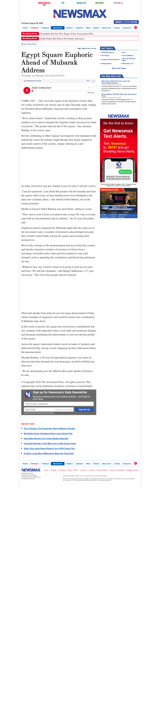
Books (96, 28)
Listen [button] (103, 212)
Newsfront (57, 28)
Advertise (62, 470)
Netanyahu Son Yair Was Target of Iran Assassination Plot (66, 33)
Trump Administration (110, 59)
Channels (114, 212)
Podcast (45, 28)
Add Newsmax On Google (33, 81)
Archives (83, 470)
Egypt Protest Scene (89, 48)
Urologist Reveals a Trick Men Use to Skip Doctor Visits (50, 443)
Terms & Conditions (117, 470)
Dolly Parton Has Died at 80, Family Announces (62, 38)
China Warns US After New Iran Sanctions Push (119, 95)
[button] (135, 27)
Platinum (35, 28)
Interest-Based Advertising (71, 476)
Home (25, 28)
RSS (75, 470)
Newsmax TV (127, 63)
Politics (69, 28)
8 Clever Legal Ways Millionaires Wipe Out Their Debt (49, 453)
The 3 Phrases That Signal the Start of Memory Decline (49, 428)
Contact (53, 470)
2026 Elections (107, 52)
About (46, 470)
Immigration (106, 63)
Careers (91, 470)
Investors (127, 28)
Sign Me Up (84, 409)
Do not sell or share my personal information (93, 476)
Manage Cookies (132, 470)
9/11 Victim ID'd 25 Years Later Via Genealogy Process (116, 82)
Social (117, 28)
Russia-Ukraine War (128, 59)
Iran (124, 52)
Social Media (127, 55)
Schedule (126, 212)
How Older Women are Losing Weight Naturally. (46, 438)
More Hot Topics (119, 68)
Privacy (26, 413)
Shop (70, 470)
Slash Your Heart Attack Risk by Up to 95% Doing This (49, 448)
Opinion (79, 28)
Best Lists (106, 28)
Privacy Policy (102, 470)
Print (88, 81)
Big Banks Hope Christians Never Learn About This (48, 433)
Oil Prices (105, 55)
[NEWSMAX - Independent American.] (80, 13)
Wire (88, 28)
